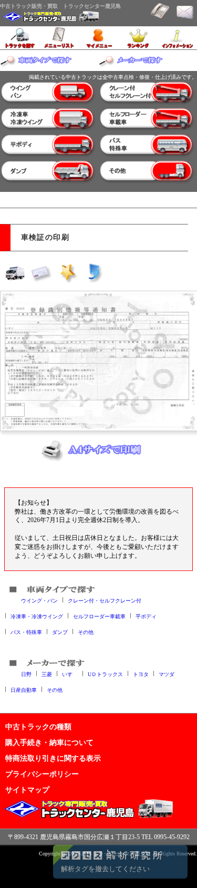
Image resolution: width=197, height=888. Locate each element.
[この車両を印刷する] (15, 272)
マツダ (166, 673)
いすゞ (70, 673)
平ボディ (146, 616)
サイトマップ (27, 789)
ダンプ (60, 631)
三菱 (47, 673)
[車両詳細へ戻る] (94, 272)
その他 (86, 631)
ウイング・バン (39, 600)
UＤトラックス (105, 673)
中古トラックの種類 (38, 726)
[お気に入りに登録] (67, 272)
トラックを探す (19, 37)
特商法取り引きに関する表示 (53, 758)
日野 (26, 673)
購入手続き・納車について (49, 742)
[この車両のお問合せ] (41, 272)
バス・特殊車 (26, 631)
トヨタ (141, 673)
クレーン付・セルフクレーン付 (104, 600)
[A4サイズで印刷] (99, 452)
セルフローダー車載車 (99, 616)
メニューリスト (59, 37)
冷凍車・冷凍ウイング (37, 616)
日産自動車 (24, 689)
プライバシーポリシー (42, 774)
